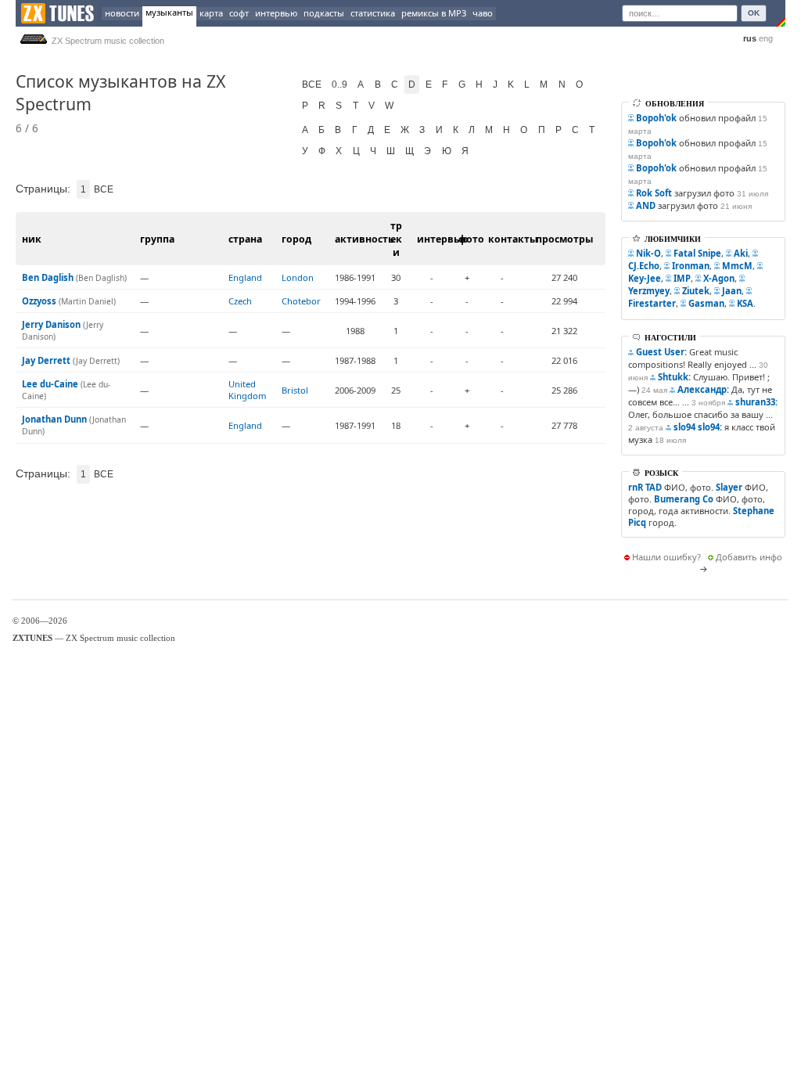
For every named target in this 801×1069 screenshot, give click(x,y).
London (298, 277)
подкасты (324, 13)
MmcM (737, 266)
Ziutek (695, 291)
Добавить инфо (749, 557)
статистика (372, 13)
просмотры (564, 239)
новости (122, 13)
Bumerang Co (683, 499)
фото (471, 239)
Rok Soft (654, 193)
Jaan (732, 291)
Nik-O (648, 253)
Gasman (706, 303)
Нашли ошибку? (666, 557)
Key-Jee (644, 278)
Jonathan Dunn (54, 419)
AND (646, 205)
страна (245, 239)
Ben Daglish (48, 277)
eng (766, 38)
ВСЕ (311, 84)
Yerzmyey (649, 291)
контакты (512, 239)
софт (239, 13)
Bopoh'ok (656, 118)
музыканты (169, 12)
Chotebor (301, 301)
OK (754, 13)
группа (157, 239)
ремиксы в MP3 (433, 13)
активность (364, 239)
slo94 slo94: (697, 427)
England (245, 277)
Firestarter (652, 303)
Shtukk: (674, 377)
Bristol (295, 390)
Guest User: (661, 352)
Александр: (703, 389)
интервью (276, 13)
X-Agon (719, 278)
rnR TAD (645, 487)
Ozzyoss (39, 301)
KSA (745, 303)
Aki (741, 253)
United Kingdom (247, 389)
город (296, 239)
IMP (682, 278)
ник (31, 239)
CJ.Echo (643, 266)
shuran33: (756, 402)
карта (211, 13)
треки (396, 239)
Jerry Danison (51, 324)
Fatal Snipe (697, 253)
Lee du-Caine (50, 384)
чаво (482, 13)
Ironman (690, 266)
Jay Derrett (46, 360)
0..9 (339, 84)
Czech (240, 301)
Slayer (729, 487)
